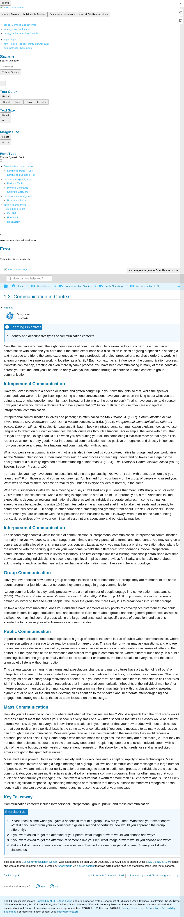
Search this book (9, 60)
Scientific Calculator (18, 191)
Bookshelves (44, 286)
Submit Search (10, 72)
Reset (5, 96)
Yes (43, 886)
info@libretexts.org (67, 911)
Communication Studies (78, 286)
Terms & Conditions (149, 908)
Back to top (10, 875)
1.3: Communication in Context (40, 861)
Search (9, 278)
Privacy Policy (129, 908)
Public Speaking (113, 286)
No (56, 886)
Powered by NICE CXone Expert (54, 900)
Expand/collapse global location (178, 285)
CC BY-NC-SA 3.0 (159, 861)
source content (86, 865)
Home (20, 286)
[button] (13, 217)
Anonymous (65, 865)
